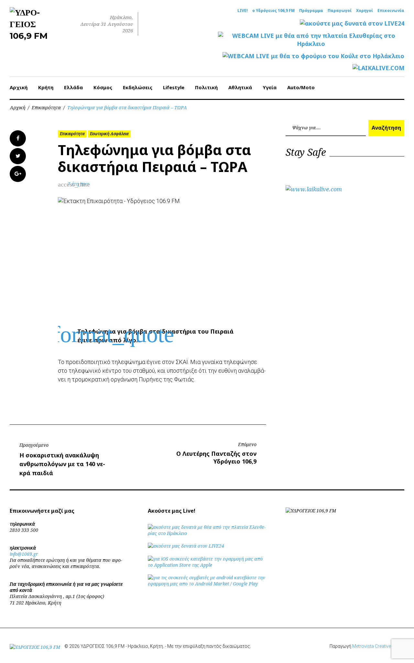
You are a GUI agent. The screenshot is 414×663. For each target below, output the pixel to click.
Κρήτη (45, 87)
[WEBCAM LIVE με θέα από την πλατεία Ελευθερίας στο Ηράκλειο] (311, 40)
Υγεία (270, 87)
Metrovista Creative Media (378, 646)
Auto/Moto (301, 87)
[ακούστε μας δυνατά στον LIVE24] (352, 23)
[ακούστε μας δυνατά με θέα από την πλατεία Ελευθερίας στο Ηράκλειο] (207, 533)
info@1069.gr (24, 554)
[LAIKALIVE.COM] (378, 68)
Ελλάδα (73, 87)
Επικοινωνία (390, 10)
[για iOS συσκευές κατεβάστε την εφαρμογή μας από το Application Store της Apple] (207, 565)
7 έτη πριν (78, 184)
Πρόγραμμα (311, 10)
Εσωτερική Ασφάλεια (109, 133)
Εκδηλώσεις (137, 87)
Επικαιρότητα (46, 107)
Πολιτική (206, 87)
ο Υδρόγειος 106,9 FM (273, 10)
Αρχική (18, 87)
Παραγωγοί (340, 10)
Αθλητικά (240, 87)
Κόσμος (102, 87)
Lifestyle (173, 87)
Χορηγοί (364, 10)
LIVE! (242, 10)
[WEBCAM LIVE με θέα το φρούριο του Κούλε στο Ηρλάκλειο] (313, 56)
